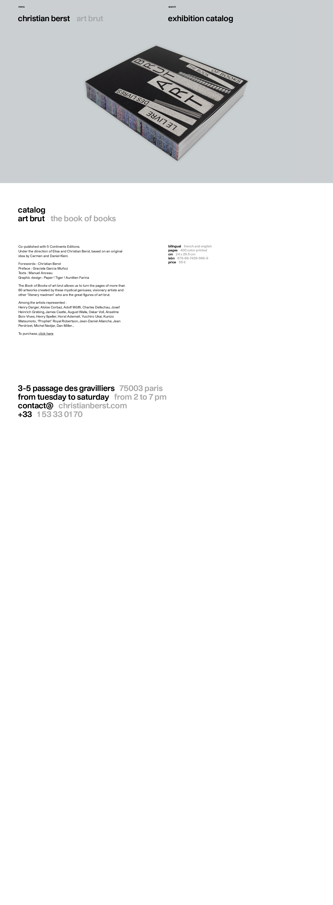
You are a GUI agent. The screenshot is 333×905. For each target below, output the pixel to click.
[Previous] (83, 91)
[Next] (249, 91)
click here (46, 333)
